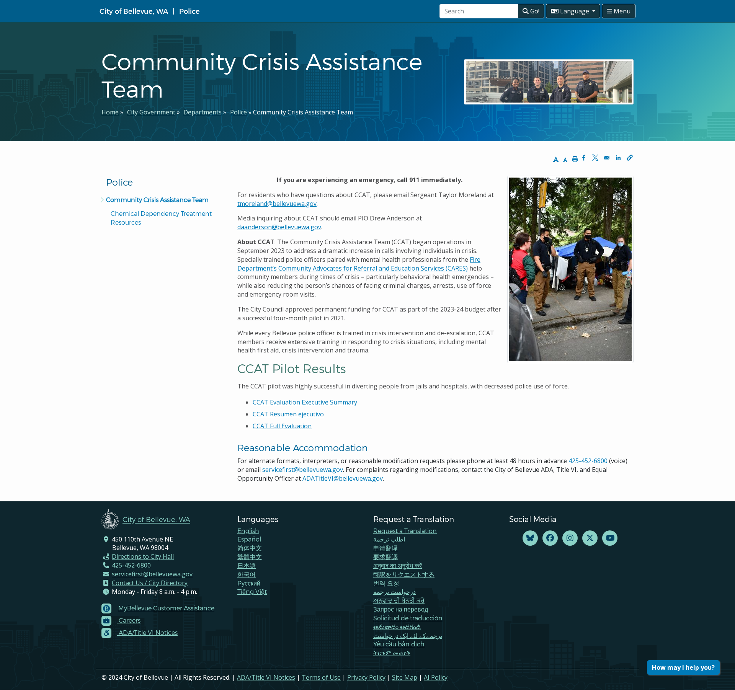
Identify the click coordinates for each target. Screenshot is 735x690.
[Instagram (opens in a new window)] (570, 538)
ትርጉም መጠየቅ (391, 652)
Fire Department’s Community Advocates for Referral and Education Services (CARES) (358, 263)
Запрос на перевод (400, 609)
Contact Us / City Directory (150, 583)
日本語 (246, 565)
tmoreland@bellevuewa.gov (277, 203)
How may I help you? (683, 667)
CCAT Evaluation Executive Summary (305, 402)
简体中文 (249, 547)
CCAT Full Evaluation (282, 426)
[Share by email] (607, 157)
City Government (151, 112)
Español (249, 539)
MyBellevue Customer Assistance (166, 608)
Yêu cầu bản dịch (399, 644)
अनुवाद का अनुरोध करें (397, 565)
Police (189, 11)
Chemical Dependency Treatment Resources (162, 218)
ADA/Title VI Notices (266, 677)
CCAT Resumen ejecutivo (288, 414)
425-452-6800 (588, 461)
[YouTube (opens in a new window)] (609, 538)
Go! (534, 11)
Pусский (248, 583)
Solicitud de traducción (408, 617)
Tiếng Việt (252, 591)
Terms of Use (321, 677)
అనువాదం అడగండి (397, 626)
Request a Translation (405, 530)
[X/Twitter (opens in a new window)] (590, 538)
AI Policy (436, 677)
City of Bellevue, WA (134, 11)
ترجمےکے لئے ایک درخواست (407, 635)
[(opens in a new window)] (530, 538)
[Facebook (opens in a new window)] (550, 538)
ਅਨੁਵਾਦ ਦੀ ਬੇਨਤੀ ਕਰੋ (399, 600)
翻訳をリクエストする (403, 574)
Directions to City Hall (143, 556)
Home (110, 112)
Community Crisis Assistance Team (157, 199)
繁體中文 (249, 556)
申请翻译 (385, 547)
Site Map (404, 677)
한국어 (246, 574)
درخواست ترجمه (394, 591)
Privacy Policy (366, 677)
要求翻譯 (385, 556)
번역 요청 (386, 583)
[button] (630, 157)
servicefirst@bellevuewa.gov (302, 469)
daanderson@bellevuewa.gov (279, 227)
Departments (202, 112)
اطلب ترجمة (389, 539)
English (248, 530)
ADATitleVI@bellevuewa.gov (342, 478)
